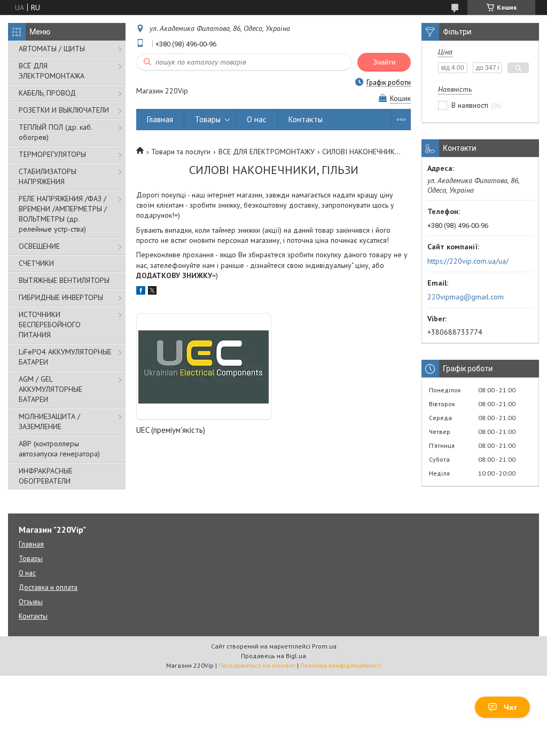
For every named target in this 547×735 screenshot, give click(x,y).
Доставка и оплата (48, 587)
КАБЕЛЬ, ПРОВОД (47, 93)
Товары (208, 119)
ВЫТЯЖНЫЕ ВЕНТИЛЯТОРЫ (64, 280)
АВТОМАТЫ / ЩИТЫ (52, 48)
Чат (510, 707)
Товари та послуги (180, 151)
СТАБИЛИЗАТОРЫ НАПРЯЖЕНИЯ (47, 176)
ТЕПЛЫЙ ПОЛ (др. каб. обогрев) (55, 132)
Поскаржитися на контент (256, 665)
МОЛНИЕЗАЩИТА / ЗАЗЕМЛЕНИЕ (49, 421)
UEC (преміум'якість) (170, 430)
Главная (160, 119)
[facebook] (140, 292)
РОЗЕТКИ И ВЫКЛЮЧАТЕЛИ (64, 110)
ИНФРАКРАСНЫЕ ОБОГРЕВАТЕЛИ (46, 476)
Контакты (305, 119)
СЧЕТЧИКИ (36, 263)
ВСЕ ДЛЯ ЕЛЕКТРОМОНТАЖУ (266, 151)
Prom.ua (324, 646)
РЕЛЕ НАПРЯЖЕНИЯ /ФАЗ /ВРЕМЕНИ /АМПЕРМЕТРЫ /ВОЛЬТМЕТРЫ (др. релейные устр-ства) (63, 214)
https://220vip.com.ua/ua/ (468, 261)
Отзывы (31, 601)
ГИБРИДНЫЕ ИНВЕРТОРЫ (61, 297)
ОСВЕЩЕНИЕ (39, 246)
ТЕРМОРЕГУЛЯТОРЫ (52, 154)
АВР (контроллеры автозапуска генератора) (59, 449)
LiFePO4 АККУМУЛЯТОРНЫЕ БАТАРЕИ (65, 357)
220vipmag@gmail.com (465, 297)
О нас (257, 119)
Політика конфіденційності (340, 665)
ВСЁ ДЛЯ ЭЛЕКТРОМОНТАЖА (51, 71)
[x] (152, 292)
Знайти (384, 62)
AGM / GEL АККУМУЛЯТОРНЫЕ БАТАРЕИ (50, 389)
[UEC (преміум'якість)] (203, 366)
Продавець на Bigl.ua (273, 656)
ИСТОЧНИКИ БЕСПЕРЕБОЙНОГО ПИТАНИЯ (50, 324)
